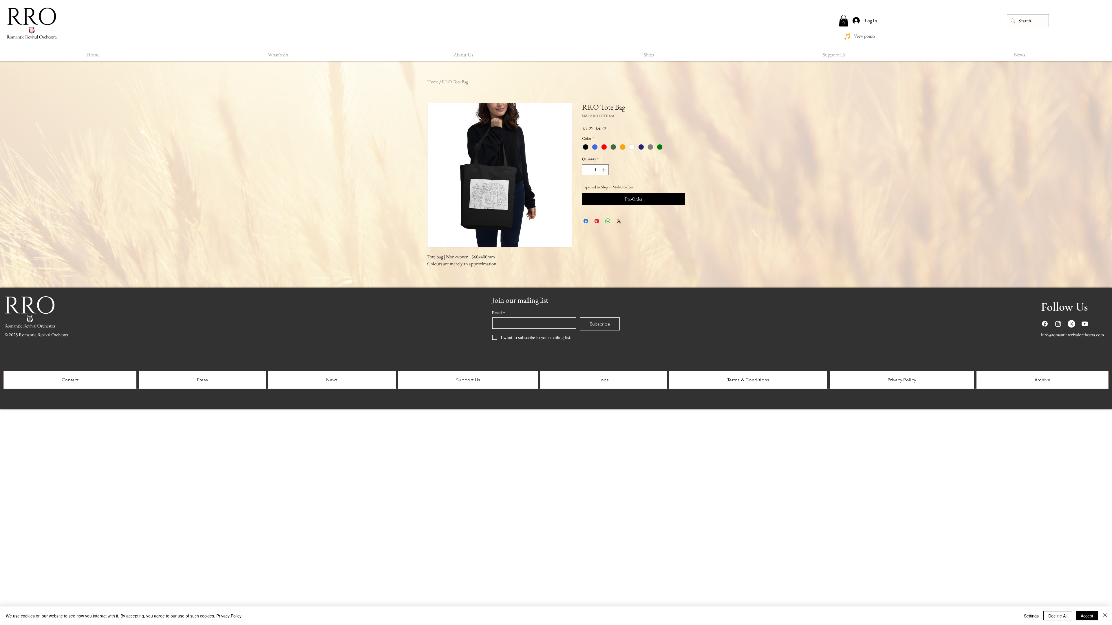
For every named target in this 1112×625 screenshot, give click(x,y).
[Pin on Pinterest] (596, 221)
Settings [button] (1031, 616)
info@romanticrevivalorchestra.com (1072, 335)
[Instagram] (1058, 324)
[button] (843, 21)
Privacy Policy (229, 616)
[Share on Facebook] (585, 221)
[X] (1071, 324)
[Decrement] (586, 170)
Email (498, 312)
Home (432, 82)
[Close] (1105, 615)
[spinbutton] (595, 170)
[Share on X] (618, 221)
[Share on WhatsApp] (607, 221)
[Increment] (604, 170)
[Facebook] (1045, 324)
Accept (1087, 616)
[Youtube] (1085, 324)
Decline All (1057, 616)
